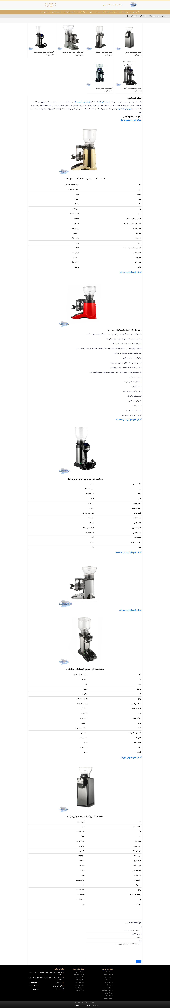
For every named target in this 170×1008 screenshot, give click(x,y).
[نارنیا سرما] (133, 4)
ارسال (138, 961)
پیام (140, 940)
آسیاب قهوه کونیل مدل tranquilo (128, 552)
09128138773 (49, 6)
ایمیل (139, 934)
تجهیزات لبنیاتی (82, 12)
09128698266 (49, 4)
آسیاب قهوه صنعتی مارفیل (130, 119)
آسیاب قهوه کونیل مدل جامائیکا (128, 419)
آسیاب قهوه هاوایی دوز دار (131, 757)
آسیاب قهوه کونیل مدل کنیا (130, 272)
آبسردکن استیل (44, 12)
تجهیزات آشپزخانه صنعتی (110, 12)
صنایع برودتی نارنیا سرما (125, 109)
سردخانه (97, 12)
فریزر (91, 12)
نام (140, 927)
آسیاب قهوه (86, 102)
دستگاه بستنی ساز (136, 12)
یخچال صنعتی (124, 12)
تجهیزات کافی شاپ (69, 12)
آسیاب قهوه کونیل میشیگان (130, 610)
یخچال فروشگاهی (56, 12)
